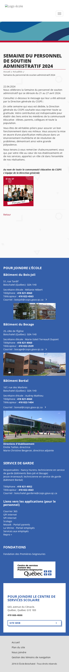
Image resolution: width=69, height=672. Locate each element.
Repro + (7, 534)
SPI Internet (9, 517)
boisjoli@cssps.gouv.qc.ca (28, 299)
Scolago (7, 521)
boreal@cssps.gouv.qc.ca (28, 407)
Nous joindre (19, 652)
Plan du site (18, 647)
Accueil (6, 71)
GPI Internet (10, 514)
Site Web (15, 622)
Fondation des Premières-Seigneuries (24, 554)
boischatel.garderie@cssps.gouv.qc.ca (35, 493)
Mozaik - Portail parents (16, 524)
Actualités (17, 71)
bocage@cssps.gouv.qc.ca (28, 349)
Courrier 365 (10, 511)
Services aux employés (16, 531)
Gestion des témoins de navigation (31, 657)
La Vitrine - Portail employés (19, 527)
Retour (7, 214)
